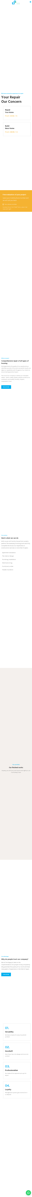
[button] (27, 1192)
